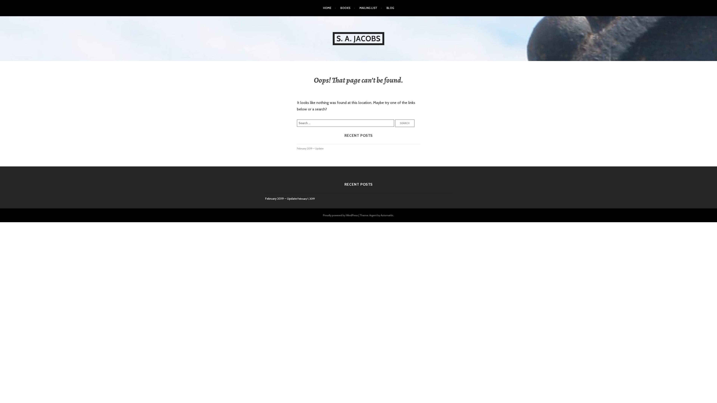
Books (345, 8)
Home (327, 8)
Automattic (387, 215)
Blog (390, 8)
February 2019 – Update (310, 148)
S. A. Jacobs (358, 38)
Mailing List (368, 8)
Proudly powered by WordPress (340, 215)
